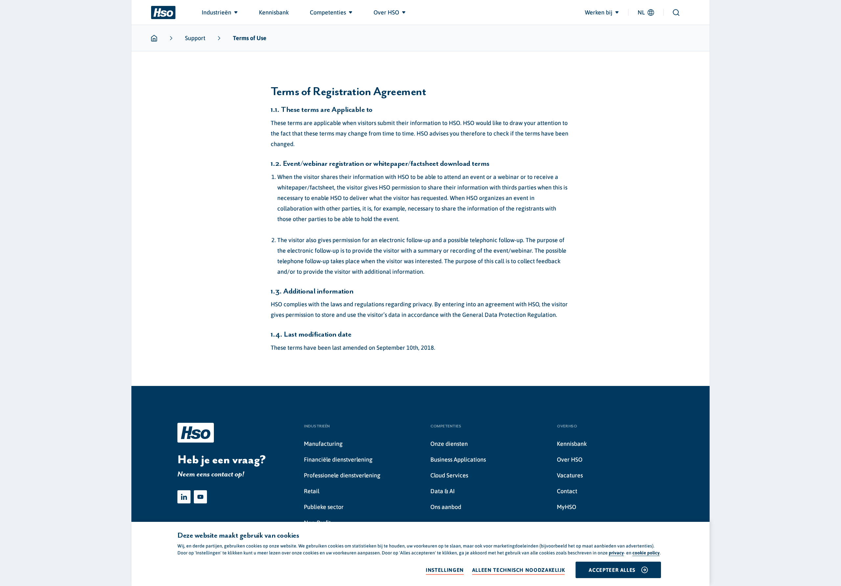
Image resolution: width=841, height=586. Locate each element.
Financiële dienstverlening (338, 459)
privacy (616, 552)
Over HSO (569, 459)
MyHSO (566, 506)
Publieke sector (324, 506)
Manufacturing (323, 443)
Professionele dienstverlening (342, 475)
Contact (567, 491)
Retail (311, 491)
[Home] (163, 12)
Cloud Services (449, 475)
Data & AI (442, 491)
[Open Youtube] (200, 496)
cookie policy (646, 552)
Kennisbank (572, 443)
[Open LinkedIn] (184, 496)
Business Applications (458, 459)
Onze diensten (449, 443)
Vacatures (570, 475)
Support (195, 38)
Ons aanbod (445, 506)
